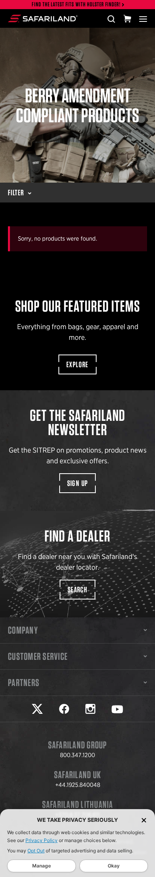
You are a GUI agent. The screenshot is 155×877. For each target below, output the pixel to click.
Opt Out (36, 851)
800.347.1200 (77, 755)
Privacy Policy (41, 840)
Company (23, 630)
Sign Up (77, 483)
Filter (16, 192)
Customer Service (38, 656)
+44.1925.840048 (77, 784)
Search (77, 589)
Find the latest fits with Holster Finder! (76, 5)
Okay (114, 866)
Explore (77, 364)
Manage (41, 866)
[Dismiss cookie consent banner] (144, 820)
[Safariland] (43, 19)
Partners (23, 682)
